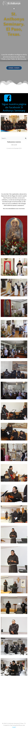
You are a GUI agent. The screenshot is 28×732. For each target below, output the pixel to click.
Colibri (14, 727)
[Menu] (14, 8)
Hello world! (14, 145)
